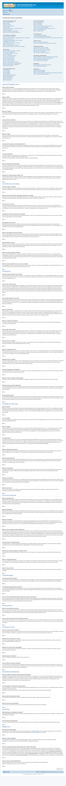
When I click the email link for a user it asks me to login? (14, 46)
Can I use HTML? (6, 71)
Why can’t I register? (7, 24)
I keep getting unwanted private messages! (42, 36)
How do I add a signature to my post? (10, 53)
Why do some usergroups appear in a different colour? (44, 28)
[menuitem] (10, 10)
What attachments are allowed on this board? (42, 64)
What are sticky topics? (7, 77)
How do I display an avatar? (8, 43)
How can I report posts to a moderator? (10, 61)
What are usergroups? (38, 24)
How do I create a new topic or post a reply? (11, 50)
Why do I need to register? (8, 22)
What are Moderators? (38, 23)
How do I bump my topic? (8, 65)
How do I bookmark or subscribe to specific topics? (44, 58)
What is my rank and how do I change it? (11, 45)
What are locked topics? (7, 78)
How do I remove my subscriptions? (41, 60)
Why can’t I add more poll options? (9, 55)
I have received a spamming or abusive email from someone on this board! (48, 37)
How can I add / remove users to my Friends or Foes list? (45, 43)
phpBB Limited (38, 731)
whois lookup (33, 749)
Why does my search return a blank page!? (42, 50)
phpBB (17, 226)
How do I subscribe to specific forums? (41, 59)
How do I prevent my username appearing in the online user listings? (16, 37)
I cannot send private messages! (40, 35)
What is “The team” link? (38, 30)
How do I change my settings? (9, 36)
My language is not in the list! (8, 41)
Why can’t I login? (6, 27)
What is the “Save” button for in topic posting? (12, 63)
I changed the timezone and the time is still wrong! (12, 40)
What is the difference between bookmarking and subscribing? (46, 56)
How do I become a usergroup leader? (41, 27)
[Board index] (9, 5)
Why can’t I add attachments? (9, 59)
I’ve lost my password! (7, 29)
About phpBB (36, 732)
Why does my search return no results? (41, 48)
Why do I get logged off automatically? (10, 30)
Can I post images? (7, 73)
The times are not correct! (8, 38)
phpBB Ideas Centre (6, 741)
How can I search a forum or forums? (41, 47)
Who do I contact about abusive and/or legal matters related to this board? (48, 72)
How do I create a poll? (7, 54)
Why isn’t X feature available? (39, 71)
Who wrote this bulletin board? (39, 70)
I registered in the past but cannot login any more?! (13, 28)
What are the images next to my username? (11, 42)
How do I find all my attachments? (40, 66)
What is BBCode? (6, 69)
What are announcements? (8, 76)
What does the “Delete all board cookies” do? (12, 32)
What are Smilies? (6, 72)
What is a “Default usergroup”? (40, 29)
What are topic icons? (7, 79)
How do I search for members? (40, 51)
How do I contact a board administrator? (41, 74)
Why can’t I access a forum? (8, 58)
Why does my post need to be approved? (11, 64)
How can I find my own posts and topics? (42, 52)
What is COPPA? (6, 23)
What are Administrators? (38, 22)
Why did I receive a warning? (8, 60)
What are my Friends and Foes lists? (41, 42)
